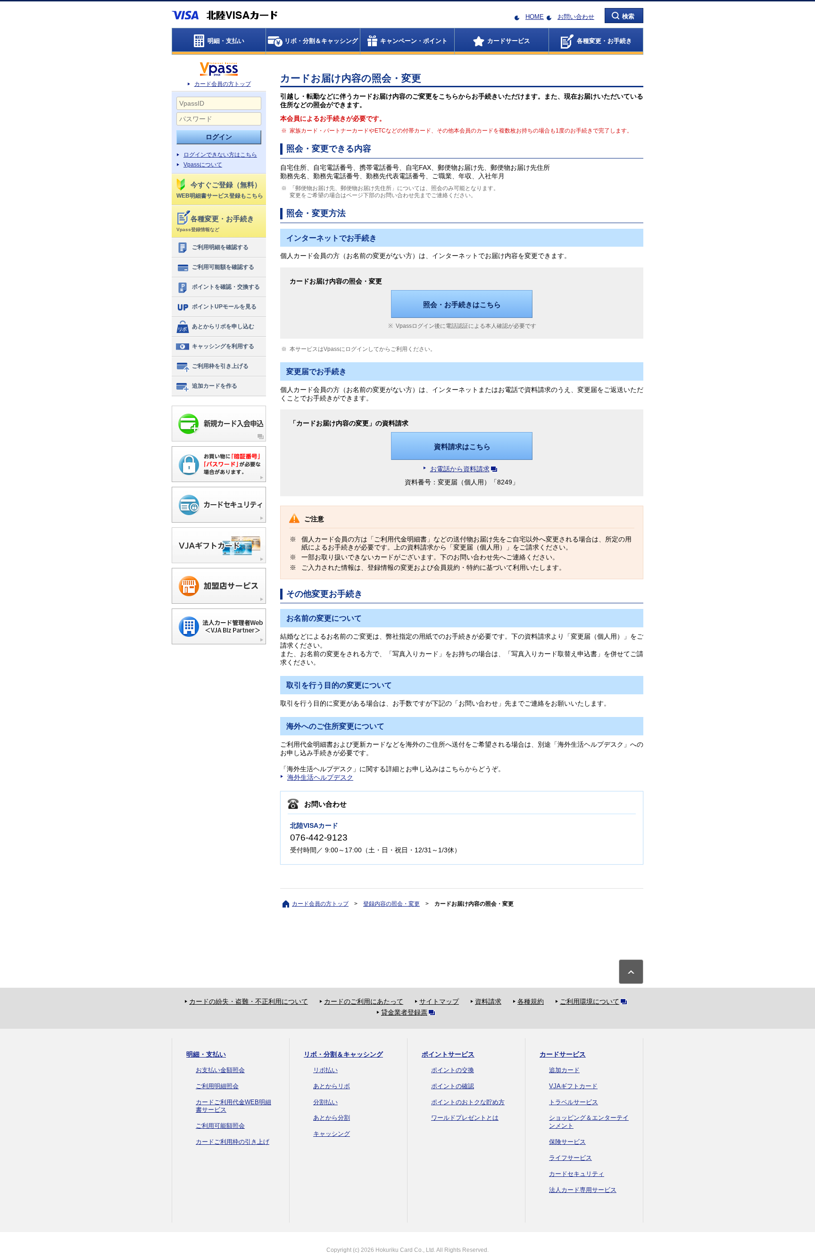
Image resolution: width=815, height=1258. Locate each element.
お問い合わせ (575, 16)
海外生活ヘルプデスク (320, 777)
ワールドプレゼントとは (465, 1117)
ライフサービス (570, 1157)
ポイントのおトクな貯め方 (468, 1102)
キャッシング (331, 1133)
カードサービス (563, 1054)
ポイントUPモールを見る (224, 306)
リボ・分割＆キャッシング (343, 1054)
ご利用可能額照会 (220, 1125)
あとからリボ (331, 1086)
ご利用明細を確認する (220, 247)
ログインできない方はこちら (220, 154)
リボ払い (325, 1070)
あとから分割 (331, 1117)
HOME (534, 16)
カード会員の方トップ (222, 84)
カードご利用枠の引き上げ (232, 1141)
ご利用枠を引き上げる (220, 366)
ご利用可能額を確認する (223, 267)
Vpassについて (202, 164)
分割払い (325, 1102)
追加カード (564, 1070)
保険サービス (567, 1141)
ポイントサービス (448, 1054)
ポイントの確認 (452, 1086)
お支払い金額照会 (220, 1070)
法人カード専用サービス (582, 1189)
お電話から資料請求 (460, 469)
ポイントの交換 (452, 1070)
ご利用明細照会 (217, 1086)
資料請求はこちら (462, 446)
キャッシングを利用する (223, 346)
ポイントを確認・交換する (226, 286)
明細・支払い (206, 1054)
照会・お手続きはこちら (462, 304)
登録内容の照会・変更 (391, 903)
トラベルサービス (573, 1102)
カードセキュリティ (576, 1173)
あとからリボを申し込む (223, 326)
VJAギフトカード (573, 1086)
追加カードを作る (214, 386)
